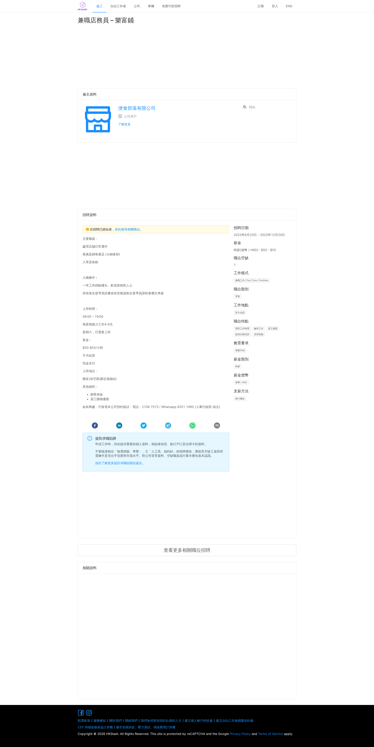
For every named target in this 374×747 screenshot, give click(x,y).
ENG (289, 6)
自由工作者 (118, 6)
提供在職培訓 (242, 334)
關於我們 (115, 720)
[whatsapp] (192, 426)
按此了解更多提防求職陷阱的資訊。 (120, 463)
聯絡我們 (131, 720)
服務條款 (100, 720)
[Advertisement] (187, 55)
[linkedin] (119, 426)
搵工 (99, 6)
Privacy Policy (240, 734)
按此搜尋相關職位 (127, 229)
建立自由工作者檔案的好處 (234, 720)
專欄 (151, 6)
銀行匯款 (240, 398)
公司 (137, 6)
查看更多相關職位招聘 (187, 550)
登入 (275, 6)
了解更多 (124, 124)
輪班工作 (258, 328)
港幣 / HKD (241, 382)
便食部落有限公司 (137, 108)
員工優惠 (272, 328)
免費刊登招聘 (171, 6)
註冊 (261, 6)
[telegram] (168, 426)
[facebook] (95, 426)
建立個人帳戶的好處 (199, 720)
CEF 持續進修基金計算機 (95, 727)
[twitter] (143, 426)
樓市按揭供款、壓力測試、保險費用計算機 (145, 727)
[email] (217, 426)
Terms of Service (270, 734)
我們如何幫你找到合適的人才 (161, 720)
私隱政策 (84, 720)
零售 (237, 296)
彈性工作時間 (242, 328)
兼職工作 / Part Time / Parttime (251, 280)
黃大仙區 (240, 312)
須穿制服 (258, 334)
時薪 (237, 366)
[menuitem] (100, 6)
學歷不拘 (240, 350)
